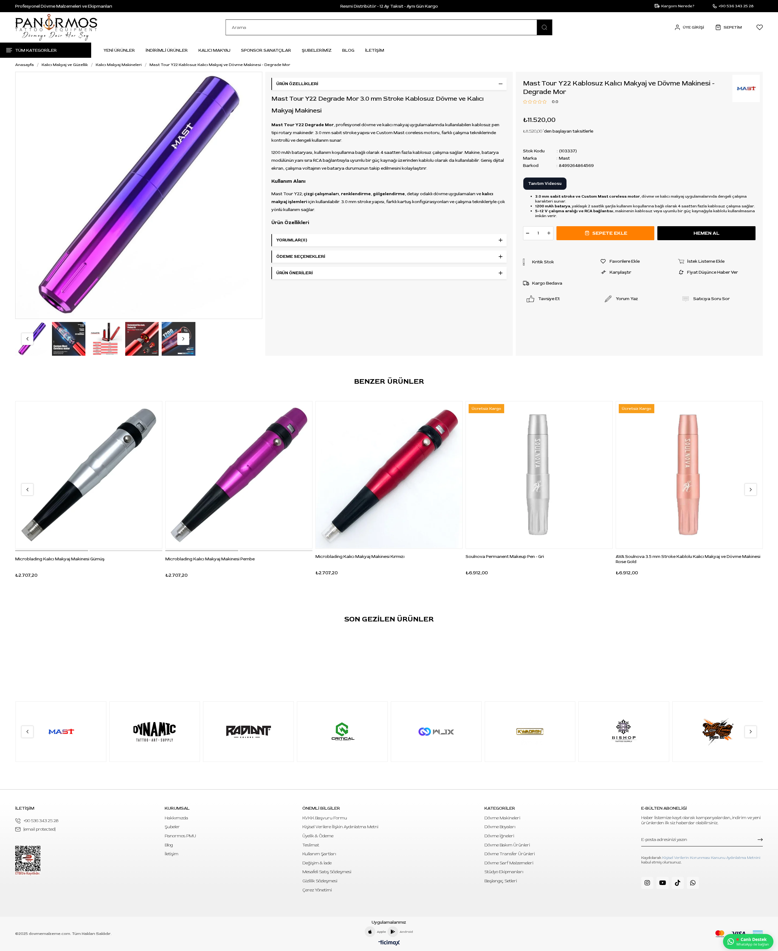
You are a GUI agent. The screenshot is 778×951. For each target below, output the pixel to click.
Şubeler (172, 826)
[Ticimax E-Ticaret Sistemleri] (389, 943)
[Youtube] (662, 883)
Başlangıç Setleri (500, 881)
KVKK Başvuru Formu (324, 818)
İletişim (171, 853)
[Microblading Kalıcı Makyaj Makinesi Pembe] (238, 475)
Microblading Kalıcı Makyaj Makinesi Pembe (210, 559)
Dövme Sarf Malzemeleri (508, 863)
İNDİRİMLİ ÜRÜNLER (167, 50)
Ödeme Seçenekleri (300, 256)
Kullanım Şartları (319, 853)
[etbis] (27, 860)
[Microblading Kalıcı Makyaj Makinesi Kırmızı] (389, 475)
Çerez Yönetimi (317, 890)
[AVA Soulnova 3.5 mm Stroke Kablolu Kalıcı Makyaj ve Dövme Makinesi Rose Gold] (689, 475)
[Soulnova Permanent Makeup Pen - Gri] (539, 475)
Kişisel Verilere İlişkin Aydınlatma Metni (340, 826)
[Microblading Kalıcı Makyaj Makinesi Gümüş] (88, 475)
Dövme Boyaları (499, 826)
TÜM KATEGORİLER (36, 50)
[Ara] (544, 27)
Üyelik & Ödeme (317, 836)
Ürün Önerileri (294, 272)
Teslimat (310, 845)
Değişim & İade (317, 863)
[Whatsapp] (693, 883)
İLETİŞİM (374, 50)
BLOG (348, 50)
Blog (169, 845)
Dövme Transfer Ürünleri (509, 853)
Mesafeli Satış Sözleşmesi (326, 871)
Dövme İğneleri (499, 836)
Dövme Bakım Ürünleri (507, 845)
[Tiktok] (678, 883)
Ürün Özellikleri (297, 83)
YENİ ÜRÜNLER (119, 50)
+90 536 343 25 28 (41, 820)
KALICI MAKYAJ (214, 50)
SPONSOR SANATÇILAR (266, 50)
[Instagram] (647, 883)
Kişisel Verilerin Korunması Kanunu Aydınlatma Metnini (711, 858)
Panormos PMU (180, 836)
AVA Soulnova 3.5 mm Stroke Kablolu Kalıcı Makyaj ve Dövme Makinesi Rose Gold (688, 559)
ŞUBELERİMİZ (317, 50)
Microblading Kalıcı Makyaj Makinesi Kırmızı (359, 556)
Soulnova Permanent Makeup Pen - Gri (505, 556)
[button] (51, 550)
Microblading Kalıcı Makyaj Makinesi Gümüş (60, 559)
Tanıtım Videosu (545, 183)
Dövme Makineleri (502, 818)
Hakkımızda (176, 818)
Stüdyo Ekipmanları (503, 871)
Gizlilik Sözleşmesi (319, 881)
